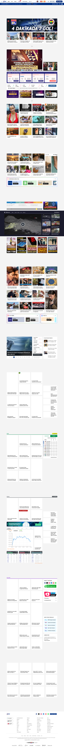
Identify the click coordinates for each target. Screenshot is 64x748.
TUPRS (33, 560)
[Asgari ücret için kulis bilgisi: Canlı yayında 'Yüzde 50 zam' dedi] (39, 70)
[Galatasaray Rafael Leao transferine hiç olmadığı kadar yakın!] (13, 70)
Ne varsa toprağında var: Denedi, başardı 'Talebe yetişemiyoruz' (37, 684)
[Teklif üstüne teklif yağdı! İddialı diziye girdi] (36, 582)
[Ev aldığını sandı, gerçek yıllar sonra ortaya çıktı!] (38, 294)
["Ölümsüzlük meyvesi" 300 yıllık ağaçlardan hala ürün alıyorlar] (46, 415)
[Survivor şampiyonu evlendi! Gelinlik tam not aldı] (12, 636)
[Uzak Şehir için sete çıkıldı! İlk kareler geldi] (12, 606)
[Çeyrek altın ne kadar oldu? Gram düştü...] (26, 270)
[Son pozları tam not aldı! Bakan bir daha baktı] (24, 594)
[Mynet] (26, 745)
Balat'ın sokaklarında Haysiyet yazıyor (37, 696)
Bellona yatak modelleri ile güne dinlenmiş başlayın (51, 672)
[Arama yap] (48, 1)
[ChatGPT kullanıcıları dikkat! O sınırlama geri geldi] (46, 408)
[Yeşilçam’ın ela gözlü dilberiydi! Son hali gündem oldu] (12, 588)
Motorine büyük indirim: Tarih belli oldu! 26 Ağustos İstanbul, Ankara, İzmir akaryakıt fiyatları (54, 535)
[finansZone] (50, 205)
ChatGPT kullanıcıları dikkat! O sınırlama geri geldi (53, 408)
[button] (1, 1)
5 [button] (18, 357)
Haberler (18, 719)
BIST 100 (10, 530)
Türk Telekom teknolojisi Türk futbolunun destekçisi (51, 696)
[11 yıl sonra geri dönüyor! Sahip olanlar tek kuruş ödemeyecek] (46, 388)
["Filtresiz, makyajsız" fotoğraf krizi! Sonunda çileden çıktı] (24, 582)
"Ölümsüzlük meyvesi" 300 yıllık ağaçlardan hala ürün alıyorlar (53, 415)
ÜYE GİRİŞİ (52, 1)
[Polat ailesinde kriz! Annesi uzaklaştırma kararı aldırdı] (13, 294)
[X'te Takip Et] (39, 714)
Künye (22, 735)
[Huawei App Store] (10, 724)
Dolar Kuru (38, 726)
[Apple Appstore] (10, 721)
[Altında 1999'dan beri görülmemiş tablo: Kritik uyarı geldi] (24, 399)
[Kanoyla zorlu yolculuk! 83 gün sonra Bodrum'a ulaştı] (9, 70)
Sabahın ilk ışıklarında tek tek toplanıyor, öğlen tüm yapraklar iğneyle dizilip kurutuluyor (54, 541)
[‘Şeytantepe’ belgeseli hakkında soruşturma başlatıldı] (14, 70)
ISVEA (8, 561)
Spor (17, 729)
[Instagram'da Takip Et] (49, 583)
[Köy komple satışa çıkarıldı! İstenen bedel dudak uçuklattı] (46, 514)
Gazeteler (28, 726)
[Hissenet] (49, 745)
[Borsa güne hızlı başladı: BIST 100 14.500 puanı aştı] (24, 411)
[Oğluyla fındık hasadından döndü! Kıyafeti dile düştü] (12, 381)
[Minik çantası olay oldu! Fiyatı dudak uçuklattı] (36, 612)
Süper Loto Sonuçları (51, 625)
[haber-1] (11, 245)
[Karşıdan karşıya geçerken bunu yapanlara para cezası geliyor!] (13, 169)
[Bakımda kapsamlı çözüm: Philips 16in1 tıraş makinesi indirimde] (24, 388)
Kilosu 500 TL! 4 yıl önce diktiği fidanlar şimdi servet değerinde (38, 672)
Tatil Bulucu (48, 722)
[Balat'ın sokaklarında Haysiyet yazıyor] (38, 690)
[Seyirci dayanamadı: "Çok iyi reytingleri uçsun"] (38, 157)
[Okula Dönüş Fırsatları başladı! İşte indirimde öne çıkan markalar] (26, 282)
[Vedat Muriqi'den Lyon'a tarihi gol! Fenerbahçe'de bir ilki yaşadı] (7, 70)
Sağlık (28, 719)
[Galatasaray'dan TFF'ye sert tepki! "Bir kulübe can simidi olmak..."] (36, 450)
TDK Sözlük (48, 729)
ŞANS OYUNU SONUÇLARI (49, 617)
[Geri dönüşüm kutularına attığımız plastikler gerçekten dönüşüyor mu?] (24, 376)
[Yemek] (41, 1)
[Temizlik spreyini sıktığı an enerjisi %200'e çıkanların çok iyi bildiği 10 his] (26, 157)
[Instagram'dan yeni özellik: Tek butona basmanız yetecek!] (46, 401)
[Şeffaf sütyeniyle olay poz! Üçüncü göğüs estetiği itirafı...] (13, 113)
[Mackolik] (15, 745)
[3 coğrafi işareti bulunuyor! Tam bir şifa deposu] (12, 399)
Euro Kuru (38, 727)
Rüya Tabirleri (39, 729)
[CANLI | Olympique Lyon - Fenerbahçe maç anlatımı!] (32, 24)
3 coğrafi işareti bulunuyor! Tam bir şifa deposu (53, 527)
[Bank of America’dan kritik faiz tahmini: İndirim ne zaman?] (22, 70)
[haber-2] (21, 245)
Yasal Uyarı (38, 735)
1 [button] (9, 357)
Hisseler (38, 722)
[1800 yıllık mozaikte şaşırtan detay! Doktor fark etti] (51, 163)
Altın (31, 528)
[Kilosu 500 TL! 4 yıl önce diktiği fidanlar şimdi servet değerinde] (38, 666)
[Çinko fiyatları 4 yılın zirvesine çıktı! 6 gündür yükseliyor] (34, 70)
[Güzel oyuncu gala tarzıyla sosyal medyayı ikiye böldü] (13, 276)
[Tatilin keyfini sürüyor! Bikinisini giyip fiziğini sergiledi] (24, 642)
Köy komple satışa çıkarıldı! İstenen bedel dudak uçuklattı (53, 514)
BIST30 (18, 528)
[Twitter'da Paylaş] (51, 639)
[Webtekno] (37, 745)
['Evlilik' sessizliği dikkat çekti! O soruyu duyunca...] (36, 642)
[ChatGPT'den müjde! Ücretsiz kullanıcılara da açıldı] (28, 70)
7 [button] (22, 357)
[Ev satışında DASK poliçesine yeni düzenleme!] (36, 376)
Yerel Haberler (19, 732)
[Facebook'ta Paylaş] (49, 639)
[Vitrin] (39, 1)
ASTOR (33, 561)
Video (17, 730)
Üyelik (30, 735)
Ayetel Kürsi (49, 730)
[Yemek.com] (44, 745)
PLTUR (20, 561)
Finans (18, 720)
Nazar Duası (49, 732)
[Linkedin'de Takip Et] (51, 583)
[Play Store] (10, 718)
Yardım (28, 735)
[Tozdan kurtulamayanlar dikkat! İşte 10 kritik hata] (25, 70)
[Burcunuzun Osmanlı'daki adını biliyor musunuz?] (51, 282)
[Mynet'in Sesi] (13, 94)
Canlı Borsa (55, 496)
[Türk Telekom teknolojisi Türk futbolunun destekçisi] (51, 690)
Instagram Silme (49, 727)
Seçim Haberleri (29, 723)
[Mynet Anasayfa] (4, 1)
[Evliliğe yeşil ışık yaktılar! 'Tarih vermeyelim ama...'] (24, 618)
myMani (28, 732)
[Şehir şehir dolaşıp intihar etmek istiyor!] (13, 305)
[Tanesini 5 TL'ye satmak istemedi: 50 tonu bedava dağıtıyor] (38, 107)
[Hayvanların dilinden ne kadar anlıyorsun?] (51, 270)
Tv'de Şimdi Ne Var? (47, 600)
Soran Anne (48, 720)
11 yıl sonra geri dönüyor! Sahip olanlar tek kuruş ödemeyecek (54, 388)
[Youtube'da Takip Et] (53, 583)
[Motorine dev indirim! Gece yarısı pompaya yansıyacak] (24, 501)
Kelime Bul (48, 719)
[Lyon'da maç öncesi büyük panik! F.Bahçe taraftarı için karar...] (36, 468)
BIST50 (13, 528)
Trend (18, 726)
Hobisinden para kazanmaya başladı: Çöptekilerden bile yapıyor (25, 696)
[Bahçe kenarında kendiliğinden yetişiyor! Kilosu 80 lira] (12, 411)
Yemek (18, 722)
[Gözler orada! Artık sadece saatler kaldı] (12, 507)
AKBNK (33, 557)
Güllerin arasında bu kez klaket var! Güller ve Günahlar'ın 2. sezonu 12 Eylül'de (11, 673)
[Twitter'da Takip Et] (47, 583)
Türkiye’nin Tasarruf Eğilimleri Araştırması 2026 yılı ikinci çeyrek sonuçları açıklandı (12, 684)
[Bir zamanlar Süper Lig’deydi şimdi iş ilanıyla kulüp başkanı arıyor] (24, 462)
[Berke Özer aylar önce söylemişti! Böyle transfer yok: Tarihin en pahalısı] (38, 70)
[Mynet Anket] (45, 1)
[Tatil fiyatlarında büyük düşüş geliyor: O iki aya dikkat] (21, 70)
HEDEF (20, 560)
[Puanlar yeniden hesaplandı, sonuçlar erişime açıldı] (38, 169)
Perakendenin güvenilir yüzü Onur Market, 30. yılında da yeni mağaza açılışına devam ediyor (25, 685)
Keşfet (38, 732)
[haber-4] (42, 245)
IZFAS (8, 560)
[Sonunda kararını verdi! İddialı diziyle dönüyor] (36, 630)
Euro (26, 528)
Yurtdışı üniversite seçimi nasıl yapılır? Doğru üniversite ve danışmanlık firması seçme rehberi (51, 685)
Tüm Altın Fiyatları (37, 354)
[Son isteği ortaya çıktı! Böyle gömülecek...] (33, 70)
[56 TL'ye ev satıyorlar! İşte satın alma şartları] (38, 270)
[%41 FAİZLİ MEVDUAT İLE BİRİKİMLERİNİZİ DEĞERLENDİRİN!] (27, 70)
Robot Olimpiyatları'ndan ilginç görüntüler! (54, 395)
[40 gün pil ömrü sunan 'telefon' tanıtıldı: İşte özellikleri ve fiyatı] (26, 107)
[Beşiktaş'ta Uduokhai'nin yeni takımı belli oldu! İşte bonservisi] (24, 474)
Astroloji (28, 720)
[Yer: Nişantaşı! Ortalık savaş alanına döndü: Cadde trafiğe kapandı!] (19, 70)
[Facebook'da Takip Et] (45, 583)
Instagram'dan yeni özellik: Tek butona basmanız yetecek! (54, 401)
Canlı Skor (55, 433)
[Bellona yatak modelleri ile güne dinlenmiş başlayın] (51, 666)
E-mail (28, 727)
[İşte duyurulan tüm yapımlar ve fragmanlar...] (38, 305)
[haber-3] (32, 245)
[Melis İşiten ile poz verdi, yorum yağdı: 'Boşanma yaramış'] (51, 299)
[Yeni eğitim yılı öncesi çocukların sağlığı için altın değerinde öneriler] (26, 169)
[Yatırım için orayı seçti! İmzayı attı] (36, 594)
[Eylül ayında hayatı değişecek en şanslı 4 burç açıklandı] (13, 157)
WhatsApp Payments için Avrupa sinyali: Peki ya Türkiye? (24, 672)
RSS (41, 735)
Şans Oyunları (29, 729)
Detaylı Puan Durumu (54, 457)
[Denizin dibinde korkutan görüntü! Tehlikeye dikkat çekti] (38, 119)
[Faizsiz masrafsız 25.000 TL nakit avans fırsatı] (18, 70)
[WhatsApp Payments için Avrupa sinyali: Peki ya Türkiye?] (25, 666)
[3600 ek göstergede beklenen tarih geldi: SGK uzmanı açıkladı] (26, 70)
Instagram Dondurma (50, 726)
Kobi (27, 730)
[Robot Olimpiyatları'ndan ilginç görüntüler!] (46, 395)
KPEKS (8, 557)
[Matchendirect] (21, 745)
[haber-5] (52, 245)
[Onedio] (31, 745)
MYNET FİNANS (12, 88)
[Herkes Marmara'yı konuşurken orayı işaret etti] (32, 70)
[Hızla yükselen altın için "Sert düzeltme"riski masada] (20, 70)
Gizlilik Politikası (34, 735)
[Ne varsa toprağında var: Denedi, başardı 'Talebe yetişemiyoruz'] (38, 678)
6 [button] (20, 357)
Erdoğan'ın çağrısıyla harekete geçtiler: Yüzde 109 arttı (53, 521)
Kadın (17, 723)
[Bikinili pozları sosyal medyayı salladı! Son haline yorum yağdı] (24, 630)
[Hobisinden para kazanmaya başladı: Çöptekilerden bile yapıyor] (25, 690)
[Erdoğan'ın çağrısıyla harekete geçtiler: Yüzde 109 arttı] (46, 521)
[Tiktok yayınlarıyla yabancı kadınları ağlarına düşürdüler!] (38, 282)
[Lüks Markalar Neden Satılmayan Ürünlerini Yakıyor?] (51, 107)
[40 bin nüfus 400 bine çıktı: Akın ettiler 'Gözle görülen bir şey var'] (37, 70)
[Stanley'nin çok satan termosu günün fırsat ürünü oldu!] (26, 305)
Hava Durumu (39, 730)
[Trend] (37, 1)
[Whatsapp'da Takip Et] (55, 583)
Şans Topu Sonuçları (51, 627)
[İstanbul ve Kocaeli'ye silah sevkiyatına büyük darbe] (12, 70)
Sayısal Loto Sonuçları (51, 622)
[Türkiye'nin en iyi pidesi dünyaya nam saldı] (36, 388)
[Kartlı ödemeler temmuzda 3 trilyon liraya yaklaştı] (12, 690)
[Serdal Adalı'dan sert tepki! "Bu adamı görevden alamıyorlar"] (24, 59)
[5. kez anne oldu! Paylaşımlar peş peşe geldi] (36, 405)
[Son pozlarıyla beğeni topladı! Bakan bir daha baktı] (24, 606)
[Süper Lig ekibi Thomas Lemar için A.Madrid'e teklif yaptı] (24, 450)
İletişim (25, 735)
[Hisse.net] (26, 94)
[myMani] (19, 1)
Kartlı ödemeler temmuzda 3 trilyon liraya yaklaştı (12, 696)
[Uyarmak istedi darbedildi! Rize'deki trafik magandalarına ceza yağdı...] (23, 70)
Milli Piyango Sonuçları (52, 619)
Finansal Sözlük (39, 720)
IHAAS (20, 557)
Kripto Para (38, 723)
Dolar (22, 528)
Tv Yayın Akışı (46, 598)
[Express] (43, 1)
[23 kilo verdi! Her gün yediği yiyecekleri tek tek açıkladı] (31, 70)
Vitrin (27, 722)
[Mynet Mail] (62, 4)
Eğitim (18, 727)
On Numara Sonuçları (51, 630)
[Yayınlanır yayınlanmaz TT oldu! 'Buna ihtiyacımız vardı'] (12, 618)
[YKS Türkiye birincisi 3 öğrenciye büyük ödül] (41, 70)
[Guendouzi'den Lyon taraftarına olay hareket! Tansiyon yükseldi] (10, 70)
